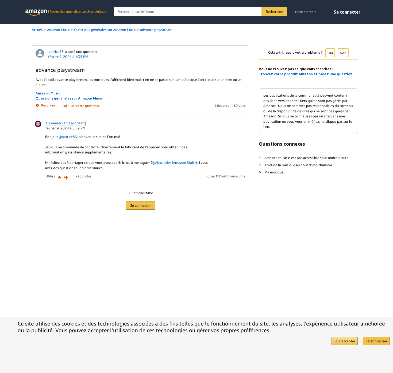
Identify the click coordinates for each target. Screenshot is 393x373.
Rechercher (274, 11)
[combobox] (200, 11)
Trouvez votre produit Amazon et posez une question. (306, 74)
